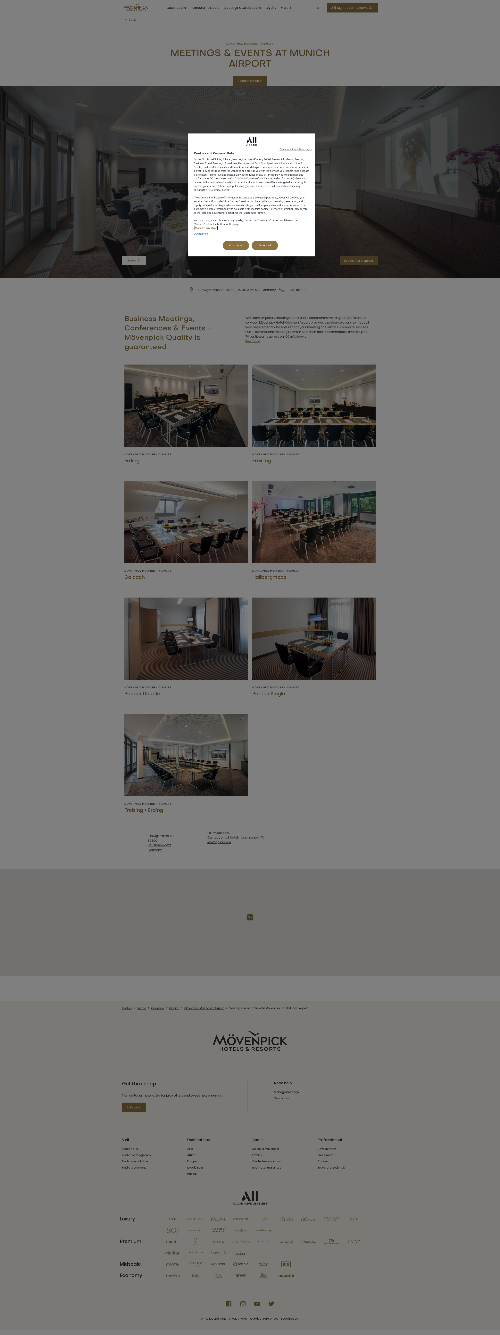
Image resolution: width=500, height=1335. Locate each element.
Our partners (201, 233)
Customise (236, 245)
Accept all (265, 245)
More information (206, 228)
